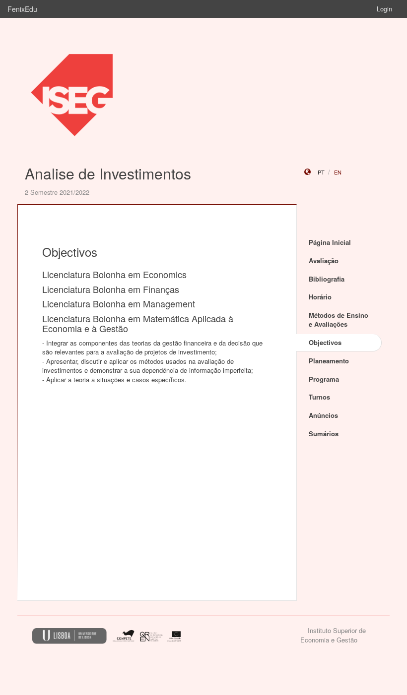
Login (384, 8)
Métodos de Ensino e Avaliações (338, 319)
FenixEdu (22, 9)
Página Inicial (330, 242)
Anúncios (323, 415)
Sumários (324, 433)
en (337, 172)
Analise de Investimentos (108, 173)
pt (321, 172)
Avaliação (324, 260)
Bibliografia (326, 279)
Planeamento (329, 360)
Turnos (319, 397)
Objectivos (325, 342)
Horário (320, 296)
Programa (324, 379)
